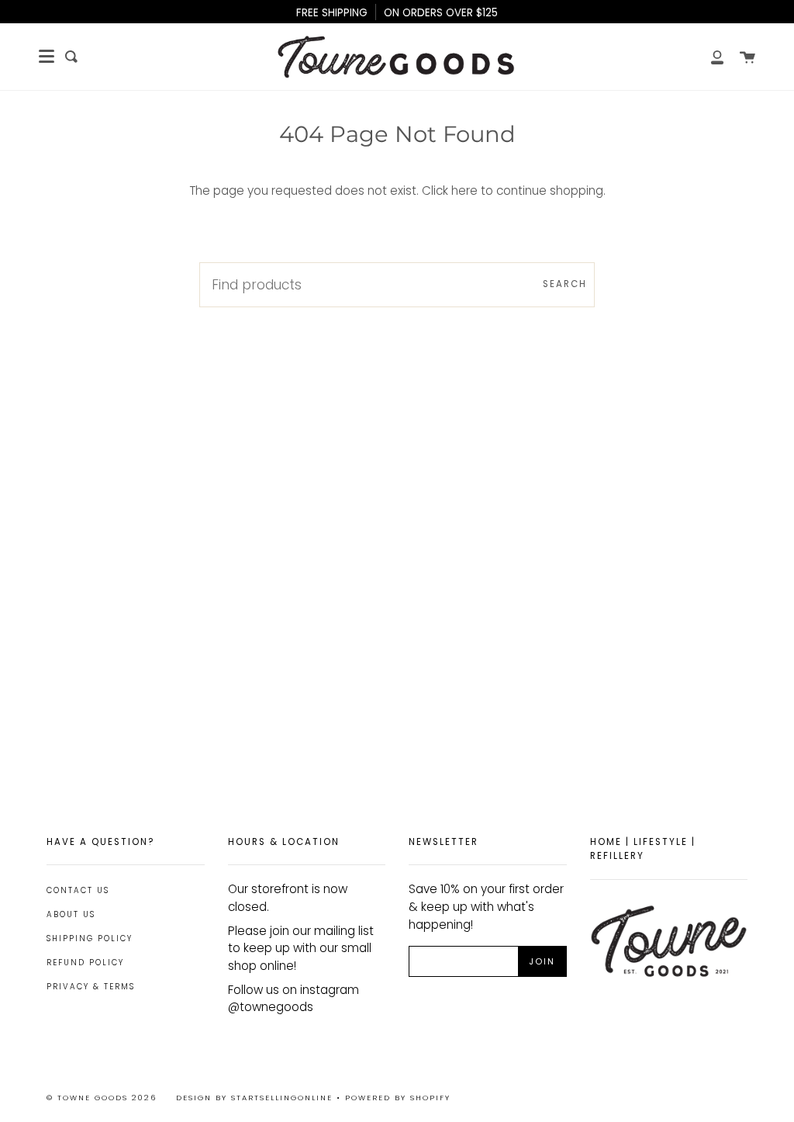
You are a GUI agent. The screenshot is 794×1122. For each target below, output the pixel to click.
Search (565, 284)
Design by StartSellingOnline (256, 1098)
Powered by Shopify (398, 1098)
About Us (71, 914)
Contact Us (78, 890)
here (464, 190)
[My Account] (708, 56)
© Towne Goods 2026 (102, 1098)
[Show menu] (46, 56)
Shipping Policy (90, 938)
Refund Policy (85, 963)
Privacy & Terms (91, 987)
